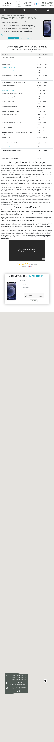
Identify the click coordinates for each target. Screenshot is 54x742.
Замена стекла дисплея (8, 61)
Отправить (34, 300)
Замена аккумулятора (7, 79)
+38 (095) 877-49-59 (47, 5)
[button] (45, 681)
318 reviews (34, 264)
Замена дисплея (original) (8, 67)
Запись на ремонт (13, 38)
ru (17, 1)
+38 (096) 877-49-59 (47, 2)
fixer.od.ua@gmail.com (19, 688)
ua (19, 1)
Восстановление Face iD (8, 90)
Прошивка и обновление (8, 147)
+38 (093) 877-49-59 (47, 4)
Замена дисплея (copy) (8, 70)
